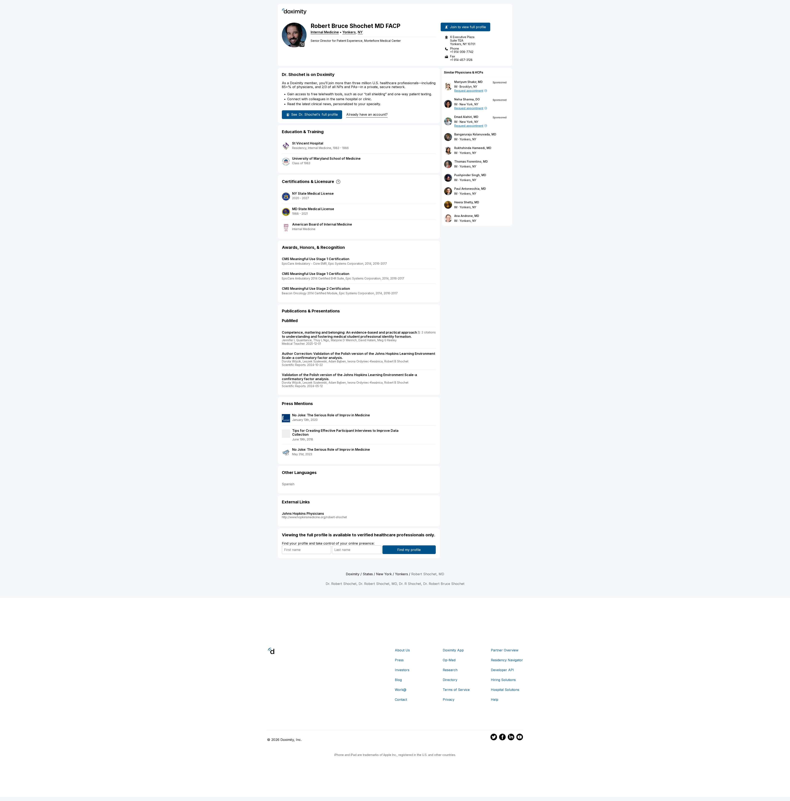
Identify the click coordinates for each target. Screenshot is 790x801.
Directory (450, 680)
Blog (398, 680)
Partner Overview (504, 650)
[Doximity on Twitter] (493, 737)
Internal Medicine (325, 32)
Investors (402, 670)
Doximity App (453, 650)
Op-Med (449, 660)
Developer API (502, 670)
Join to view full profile (468, 27)
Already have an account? (367, 114)
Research (450, 670)
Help (494, 699)
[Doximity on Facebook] (502, 737)
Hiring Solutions (503, 680)
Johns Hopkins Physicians (303, 513)
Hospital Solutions (505, 690)
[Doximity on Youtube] (519, 737)
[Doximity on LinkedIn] (511, 737)
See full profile (314, 114)
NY (360, 32)
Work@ (400, 690)
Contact (401, 699)
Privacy (448, 699)
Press (399, 660)
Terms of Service (456, 690)
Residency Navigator (507, 660)
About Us (402, 650)
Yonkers (349, 32)
